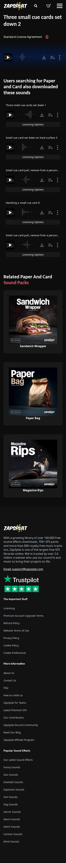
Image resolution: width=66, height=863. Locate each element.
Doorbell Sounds (13, 782)
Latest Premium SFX (15, 710)
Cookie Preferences (15, 653)
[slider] (27, 57)
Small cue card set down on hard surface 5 (31, 137)
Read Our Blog (12, 732)
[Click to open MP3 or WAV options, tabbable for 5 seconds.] (44, 57)
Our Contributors (14, 717)
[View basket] (48, 6)
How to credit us (13, 695)
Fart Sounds (11, 797)
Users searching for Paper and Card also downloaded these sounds (31, 87)
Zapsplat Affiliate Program (19, 740)
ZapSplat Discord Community (21, 725)
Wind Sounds (11, 841)
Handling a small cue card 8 (23, 202)
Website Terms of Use (16, 630)
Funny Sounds (12, 767)
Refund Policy (12, 623)
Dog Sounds (11, 804)
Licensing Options (33, 124)
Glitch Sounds (12, 826)
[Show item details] (59, 57)
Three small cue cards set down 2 (33, 21)
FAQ (6, 688)
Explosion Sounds (14, 789)
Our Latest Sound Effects (18, 759)
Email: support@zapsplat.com (23, 569)
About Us (9, 673)
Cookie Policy (11, 645)
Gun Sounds (11, 774)
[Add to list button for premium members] (52, 57)
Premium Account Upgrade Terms (23, 615)
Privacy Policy (11, 638)
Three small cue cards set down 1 (26, 105)
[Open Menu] (59, 6)
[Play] (8, 57)
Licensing (9, 608)
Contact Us (10, 680)
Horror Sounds (12, 811)
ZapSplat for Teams (15, 702)
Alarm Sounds (12, 819)
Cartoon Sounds (13, 834)
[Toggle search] (35, 5)
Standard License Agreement (23, 37)
